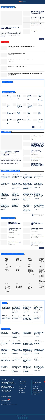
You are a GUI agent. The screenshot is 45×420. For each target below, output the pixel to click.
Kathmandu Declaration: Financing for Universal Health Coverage (37, 151)
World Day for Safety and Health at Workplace (40, 98)
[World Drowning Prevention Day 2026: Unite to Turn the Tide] (11, 18)
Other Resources (5, 329)
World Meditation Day (19, 97)
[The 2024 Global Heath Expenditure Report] (36, 284)
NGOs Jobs (21, 390)
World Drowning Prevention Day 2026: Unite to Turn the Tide (10, 28)
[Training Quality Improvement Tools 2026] (4, 68)
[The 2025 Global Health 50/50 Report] (13, 267)
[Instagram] (22, 418)
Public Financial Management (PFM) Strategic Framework (5, 367)
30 (41, 215)
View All (41, 39)
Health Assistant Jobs (23, 386)
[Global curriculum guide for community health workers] (25, 259)
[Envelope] (26, 418)
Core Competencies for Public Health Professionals (39, 333)
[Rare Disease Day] (4, 104)
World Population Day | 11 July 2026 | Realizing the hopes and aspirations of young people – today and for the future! (37, 19)
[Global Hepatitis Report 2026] (13, 259)
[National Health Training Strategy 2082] (4, 55)
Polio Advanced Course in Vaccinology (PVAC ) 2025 (17, 317)
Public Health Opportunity (37, 394)
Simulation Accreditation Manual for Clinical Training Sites (21, 59)
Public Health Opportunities (8, 218)
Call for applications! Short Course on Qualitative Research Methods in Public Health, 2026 (14, 229)
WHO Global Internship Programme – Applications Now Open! (14, 223)
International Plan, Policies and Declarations (12, 253)
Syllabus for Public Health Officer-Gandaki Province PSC (17, 350)
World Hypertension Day (10, 113)
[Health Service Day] (35, 113)
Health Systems (35, 388)
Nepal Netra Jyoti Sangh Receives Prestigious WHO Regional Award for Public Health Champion (25, 74)
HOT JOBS (21, 379)
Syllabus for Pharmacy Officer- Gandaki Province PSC (39, 342)
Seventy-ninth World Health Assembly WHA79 (36, 30)
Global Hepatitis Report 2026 (19, 259)
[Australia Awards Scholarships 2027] (4, 236)
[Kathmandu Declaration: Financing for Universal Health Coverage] (26, 152)
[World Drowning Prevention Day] (24, 104)
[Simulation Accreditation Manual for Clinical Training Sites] (4, 61)
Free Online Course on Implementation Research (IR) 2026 (37, 223)
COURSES (4, 302)
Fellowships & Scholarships (38, 386)
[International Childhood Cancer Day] (4, 120)
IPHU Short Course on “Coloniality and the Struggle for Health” (6, 317)
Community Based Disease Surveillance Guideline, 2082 (38, 184)
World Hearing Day (8, 97)
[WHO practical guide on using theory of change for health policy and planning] (25, 267)
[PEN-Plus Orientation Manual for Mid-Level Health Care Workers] (4, 48)
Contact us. (27, 415)
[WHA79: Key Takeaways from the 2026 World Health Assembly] (26, 25)
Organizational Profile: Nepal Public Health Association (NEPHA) (39, 350)
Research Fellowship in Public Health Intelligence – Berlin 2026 (37, 235)
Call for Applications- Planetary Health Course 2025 (38, 317)
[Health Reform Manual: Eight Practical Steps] (2, 259)
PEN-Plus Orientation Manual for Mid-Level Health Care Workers (22, 46)
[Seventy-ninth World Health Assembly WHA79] (26, 31)
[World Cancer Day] (24, 120)
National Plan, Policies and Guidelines (10, 170)
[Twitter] (20, 418)
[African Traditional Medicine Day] (24, 96)
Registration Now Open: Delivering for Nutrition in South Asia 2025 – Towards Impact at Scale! (37, 242)
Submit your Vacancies (5, 400)
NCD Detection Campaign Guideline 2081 (30, 286)
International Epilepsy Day (20, 121)
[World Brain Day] (35, 104)
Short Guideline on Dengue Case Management (16, 205)
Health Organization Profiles (38, 390)
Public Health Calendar (8, 92)
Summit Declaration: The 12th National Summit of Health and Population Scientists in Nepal (10, 153)
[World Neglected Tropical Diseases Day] (35, 120)
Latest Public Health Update (8, 7)
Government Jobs (22, 392)
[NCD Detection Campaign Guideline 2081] (25, 284)
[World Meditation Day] (14, 96)
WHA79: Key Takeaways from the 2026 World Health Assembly (37, 24)
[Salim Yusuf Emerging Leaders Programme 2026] (26, 230)
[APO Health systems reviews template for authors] (36, 259)
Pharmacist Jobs (22, 388)
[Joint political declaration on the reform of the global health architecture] (26, 137)
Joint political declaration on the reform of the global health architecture (37, 136)
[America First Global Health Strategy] (2, 267)
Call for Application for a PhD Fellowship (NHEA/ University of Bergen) (14, 242)
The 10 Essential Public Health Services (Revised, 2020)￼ (5, 342)
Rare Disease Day (8, 105)
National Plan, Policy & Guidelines (39, 383)
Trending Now (5, 42)
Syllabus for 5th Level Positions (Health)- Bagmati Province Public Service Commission (27, 369)
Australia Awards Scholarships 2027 (14, 235)
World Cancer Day (29, 121)
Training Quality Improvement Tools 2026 (17, 66)
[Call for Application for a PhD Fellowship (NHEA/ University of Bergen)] (4, 242)
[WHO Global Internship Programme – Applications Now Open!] (4, 224)
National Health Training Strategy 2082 (16, 53)
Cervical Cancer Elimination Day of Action (19, 106)
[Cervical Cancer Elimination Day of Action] (14, 104)
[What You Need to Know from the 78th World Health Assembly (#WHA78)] (2, 284)
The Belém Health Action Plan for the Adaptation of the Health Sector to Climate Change (37, 158)
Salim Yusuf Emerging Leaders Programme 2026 (37, 229)
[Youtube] (24, 418)
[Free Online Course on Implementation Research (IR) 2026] (26, 224)
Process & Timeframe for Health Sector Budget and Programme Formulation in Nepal (16, 369)
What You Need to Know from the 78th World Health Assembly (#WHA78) (8, 287)
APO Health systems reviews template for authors (41, 261)
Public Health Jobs (7, 81)
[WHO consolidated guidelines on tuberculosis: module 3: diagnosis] (13, 284)
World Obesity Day (18, 113)
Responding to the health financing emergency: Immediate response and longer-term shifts (37, 164)
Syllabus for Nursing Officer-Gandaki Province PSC (5, 350)
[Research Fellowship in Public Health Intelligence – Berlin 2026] (26, 236)
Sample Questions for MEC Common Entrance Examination (5, 359)
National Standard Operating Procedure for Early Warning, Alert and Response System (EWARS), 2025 (28, 186)
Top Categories (36, 380)
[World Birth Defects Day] (24, 113)
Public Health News (6, 131)
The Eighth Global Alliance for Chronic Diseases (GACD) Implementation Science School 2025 (38, 309)
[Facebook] (18, 418)
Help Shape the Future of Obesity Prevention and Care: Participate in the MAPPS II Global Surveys (37, 12)
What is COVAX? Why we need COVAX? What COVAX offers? (39, 367)
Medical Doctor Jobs (22, 383)
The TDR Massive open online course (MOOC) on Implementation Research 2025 (27, 309)
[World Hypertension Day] (4, 113)
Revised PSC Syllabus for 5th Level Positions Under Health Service (17, 342)
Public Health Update (5, 155)
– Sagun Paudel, (4, 391)
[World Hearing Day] (4, 96)
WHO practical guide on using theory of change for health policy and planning (31, 270)
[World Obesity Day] (14, 113)
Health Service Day (39, 113)
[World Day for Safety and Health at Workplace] (35, 96)
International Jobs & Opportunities (36, 392)
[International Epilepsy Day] (14, 120)
